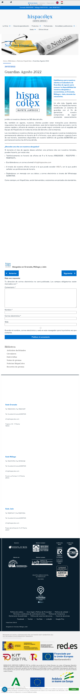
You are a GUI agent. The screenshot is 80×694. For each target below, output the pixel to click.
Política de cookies (32, 692)
